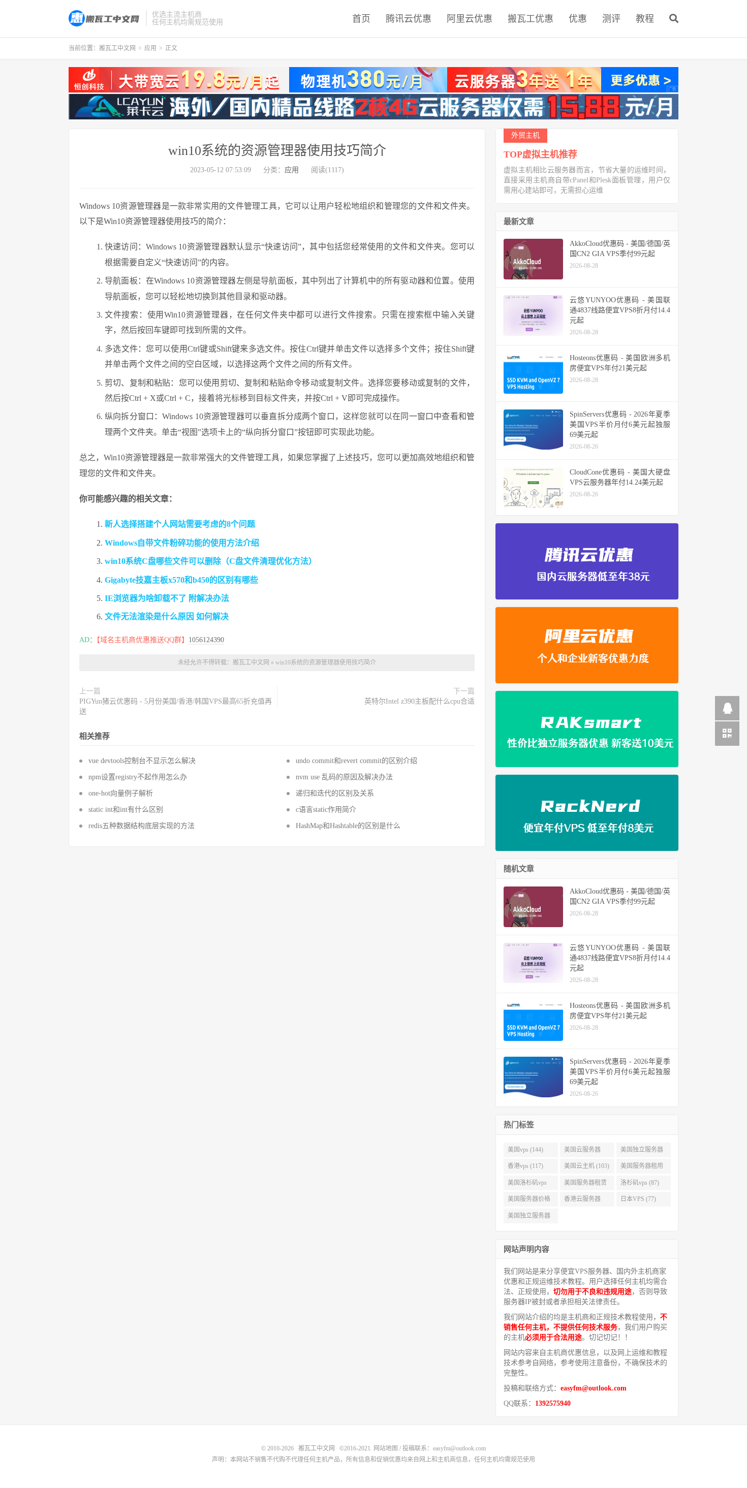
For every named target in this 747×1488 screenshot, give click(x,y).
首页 (361, 19)
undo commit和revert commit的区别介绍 (356, 761)
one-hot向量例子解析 (120, 793)
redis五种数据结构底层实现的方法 (141, 826)
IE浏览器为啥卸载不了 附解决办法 (167, 598)
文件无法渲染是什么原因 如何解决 (167, 616)
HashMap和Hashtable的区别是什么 (348, 826)
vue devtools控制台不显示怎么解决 (142, 761)
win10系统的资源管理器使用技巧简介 (277, 150)
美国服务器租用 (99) (641, 1168)
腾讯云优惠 (408, 19)
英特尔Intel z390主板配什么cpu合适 (419, 701)
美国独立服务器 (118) (641, 1151)
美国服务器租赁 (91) (585, 1184)
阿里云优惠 (469, 19)
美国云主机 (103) (586, 1165)
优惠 (578, 19)
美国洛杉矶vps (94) (527, 1184)
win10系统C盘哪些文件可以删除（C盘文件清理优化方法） (211, 561)
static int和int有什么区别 (125, 809)
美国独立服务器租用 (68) (529, 1217)
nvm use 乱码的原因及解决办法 (344, 777)
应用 (150, 48)
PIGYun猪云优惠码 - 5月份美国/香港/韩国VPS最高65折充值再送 (175, 706)
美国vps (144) (525, 1149)
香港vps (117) (525, 1165)
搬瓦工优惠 (530, 19)
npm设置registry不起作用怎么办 (137, 777)
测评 (611, 19)
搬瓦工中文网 (105, 18)
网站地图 (386, 1448)
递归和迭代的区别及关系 (335, 793)
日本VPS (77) (638, 1198)
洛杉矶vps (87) (639, 1182)
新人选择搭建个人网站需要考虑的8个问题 (180, 524)
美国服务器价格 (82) (529, 1201)
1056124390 (206, 640)
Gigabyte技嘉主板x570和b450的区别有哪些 (181, 580)
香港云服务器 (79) (582, 1201)
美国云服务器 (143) (582, 1151)
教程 (645, 19)
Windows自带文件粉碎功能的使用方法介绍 (182, 543)
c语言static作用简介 (326, 809)
